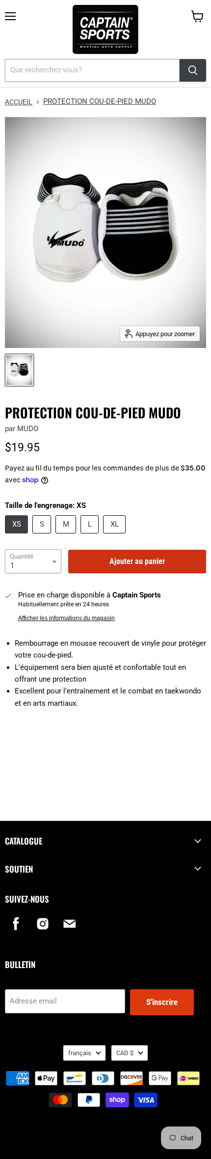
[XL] (115, 536)
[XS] (17, 536)
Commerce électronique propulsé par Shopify (105, 1139)
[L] (90, 536)
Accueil (18, 102)
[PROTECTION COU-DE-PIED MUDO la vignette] (19, 370)
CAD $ (124, 1053)
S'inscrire (162, 1002)
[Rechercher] (193, 70)
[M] (67, 536)
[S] (42, 536)
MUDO (27, 428)
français (79, 1053)
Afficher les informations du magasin (66, 618)
